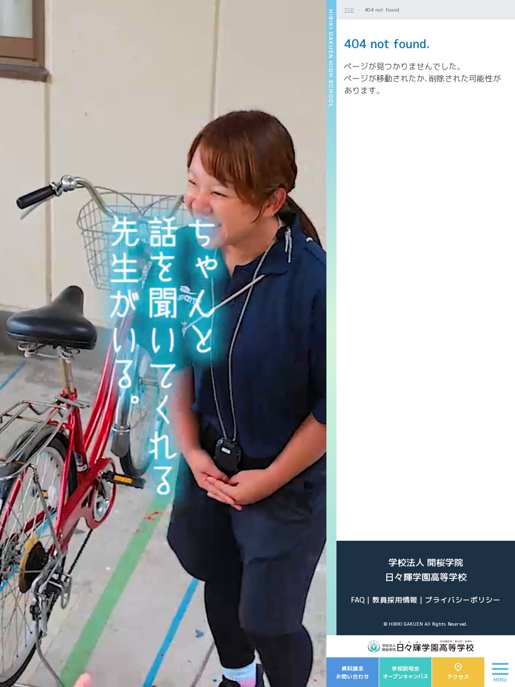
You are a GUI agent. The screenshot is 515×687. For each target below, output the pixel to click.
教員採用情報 (394, 600)
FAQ (358, 600)
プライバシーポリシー (462, 600)
